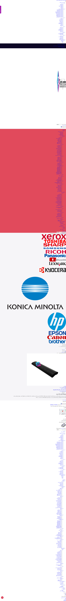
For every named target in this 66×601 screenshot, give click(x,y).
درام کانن (62, 24)
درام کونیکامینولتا (61, 23)
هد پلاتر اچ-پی (59, 561)
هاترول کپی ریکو (59, 191)
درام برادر (61, 452)
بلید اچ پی (62, 435)
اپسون (62, 217)
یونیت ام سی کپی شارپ (58, 155)
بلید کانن (62, 6)
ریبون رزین (61, 37)
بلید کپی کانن (59, 177)
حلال (62, 41)
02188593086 (55, 404)
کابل (62, 42)
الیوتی (62, 174)
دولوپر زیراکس (59, 140)
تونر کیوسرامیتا (59, 163)
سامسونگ (61, 219)
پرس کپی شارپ (59, 146)
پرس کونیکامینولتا (60, 463)
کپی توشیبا (61, 508)
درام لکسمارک (59, 565)
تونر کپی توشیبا (59, 158)
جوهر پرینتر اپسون (59, 218)
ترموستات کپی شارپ (58, 500)
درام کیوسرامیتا (61, 22)
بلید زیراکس (61, 4)
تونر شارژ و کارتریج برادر (60, 10)
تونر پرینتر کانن (59, 213)
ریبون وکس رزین (61, 36)
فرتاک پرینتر (62, 428)
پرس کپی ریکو (59, 186)
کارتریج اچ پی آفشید (58, 198)
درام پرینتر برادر (59, 211)
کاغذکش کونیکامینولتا (58, 172)
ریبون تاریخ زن (61, 38)
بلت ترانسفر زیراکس (58, 138)
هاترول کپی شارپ (59, 150)
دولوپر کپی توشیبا (59, 512)
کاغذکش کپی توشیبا (58, 160)
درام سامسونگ (61, 20)
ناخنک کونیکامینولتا (59, 173)
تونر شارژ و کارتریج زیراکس (59, 13)
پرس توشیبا (61, 31)
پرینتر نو (62, 223)
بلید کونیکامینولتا (59, 167)
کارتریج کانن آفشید (59, 572)
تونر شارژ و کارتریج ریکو (60, 16)
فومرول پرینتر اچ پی (58, 558)
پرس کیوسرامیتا (61, 29)
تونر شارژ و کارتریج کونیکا (59, 15)
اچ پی (62, 549)
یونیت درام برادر (59, 210)
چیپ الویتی (60, 175)
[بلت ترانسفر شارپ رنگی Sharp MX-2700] (46, 385)
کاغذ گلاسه (61, 225)
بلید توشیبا (61, 7)
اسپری (62, 476)
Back (62, 434)
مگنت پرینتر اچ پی (59, 203)
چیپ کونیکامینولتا (59, 170)
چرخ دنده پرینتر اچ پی (58, 205)
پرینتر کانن (61, 212)
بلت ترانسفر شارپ (61, 391)
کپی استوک (61, 584)
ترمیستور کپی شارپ (58, 148)
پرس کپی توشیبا (59, 157)
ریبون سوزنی (61, 135)
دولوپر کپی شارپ (59, 503)
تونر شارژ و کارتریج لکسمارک (59, 12)
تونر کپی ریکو (59, 188)
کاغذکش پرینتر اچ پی (58, 202)
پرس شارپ (61, 28)
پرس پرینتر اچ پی (59, 196)
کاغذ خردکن (61, 229)
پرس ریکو (61, 30)
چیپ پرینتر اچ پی (59, 204)
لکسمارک (62, 206)
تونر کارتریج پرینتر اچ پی (58, 197)
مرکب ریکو (60, 190)
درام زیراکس (61, 21)
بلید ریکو (62, 8)
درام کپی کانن (59, 178)
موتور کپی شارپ (59, 154)
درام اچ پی (61, 18)
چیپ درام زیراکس (59, 494)
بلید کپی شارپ (59, 497)
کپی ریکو (62, 539)
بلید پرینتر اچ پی (59, 194)
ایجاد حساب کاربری (63, 597)
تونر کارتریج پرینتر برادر (58, 209)
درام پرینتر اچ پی (59, 200)
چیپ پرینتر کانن (59, 215)
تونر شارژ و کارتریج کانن (60, 443)
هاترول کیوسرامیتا (60, 33)
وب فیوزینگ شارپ (59, 152)
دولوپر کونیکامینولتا (59, 525)
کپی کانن (62, 176)
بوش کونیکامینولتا (59, 168)
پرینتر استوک (61, 222)
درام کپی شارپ (59, 149)
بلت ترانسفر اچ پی (59, 195)
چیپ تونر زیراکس (59, 143)
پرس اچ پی (61, 460)
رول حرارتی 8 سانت (60, 131)
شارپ (63, 349)
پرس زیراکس (59, 139)
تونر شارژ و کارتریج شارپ (59, 446)
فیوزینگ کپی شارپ (59, 151)
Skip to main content (63, 0)
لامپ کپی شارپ (59, 506)
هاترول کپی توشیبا (59, 161)
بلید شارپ (61, 5)
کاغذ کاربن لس (61, 226)
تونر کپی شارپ (59, 147)
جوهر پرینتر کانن (59, 214)
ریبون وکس (61, 133)
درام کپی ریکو (59, 189)
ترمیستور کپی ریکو (59, 187)
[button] (63, 388)
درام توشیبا (61, 25)
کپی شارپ (61, 144)
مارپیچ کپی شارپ (59, 153)
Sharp (65, 391)
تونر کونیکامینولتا (59, 169)
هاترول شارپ (61, 467)
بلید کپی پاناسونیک (59, 181)
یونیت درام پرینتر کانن (58, 575)
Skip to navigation (58, 0)
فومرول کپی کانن (59, 179)
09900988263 (52, 404)
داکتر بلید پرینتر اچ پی (58, 199)
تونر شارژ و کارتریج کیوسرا (59, 14)
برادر (62, 208)
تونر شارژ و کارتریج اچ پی (60, 9)
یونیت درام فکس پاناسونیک (58, 182)
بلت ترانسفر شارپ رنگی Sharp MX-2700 (59, 389)
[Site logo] (61, 123)
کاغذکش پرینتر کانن (58, 216)
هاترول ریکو (61, 34)
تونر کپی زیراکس (59, 491)
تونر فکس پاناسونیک (58, 183)
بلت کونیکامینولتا (59, 166)
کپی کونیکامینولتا (61, 519)
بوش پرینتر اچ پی (59, 553)
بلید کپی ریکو (59, 185)
